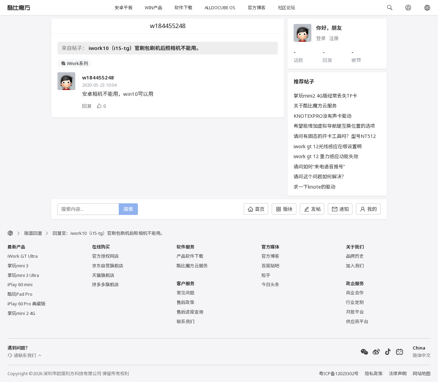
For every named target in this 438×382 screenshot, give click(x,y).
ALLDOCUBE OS (220, 7)
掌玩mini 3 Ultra (23, 275)
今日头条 (270, 284)
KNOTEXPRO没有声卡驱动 (322, 116)
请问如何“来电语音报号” (319, 166)
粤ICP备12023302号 (339, 373)
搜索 (128, 209)
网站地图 (421, 373)
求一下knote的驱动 (314, 186)
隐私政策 (374, 373)
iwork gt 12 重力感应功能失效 (326, 156)
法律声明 (398, 373)
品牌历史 (355, 256)
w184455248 (98, 77)
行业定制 (355, 302)
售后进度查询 (190, 312)
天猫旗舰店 (103, 275)
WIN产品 (153, 7)
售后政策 (185, 302)
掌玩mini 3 (18, 266)
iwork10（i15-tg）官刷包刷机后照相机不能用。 (145, 47)
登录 (321, 38)
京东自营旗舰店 (107, 266)
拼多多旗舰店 (105, 284)
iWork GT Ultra (23, 256)
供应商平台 (357, 321)
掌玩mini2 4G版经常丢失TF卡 (325, 95)
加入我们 (355, 266)
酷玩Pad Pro (20, 294)
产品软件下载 (190, 256)
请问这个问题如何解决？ (320, 176)
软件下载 (183, 7)
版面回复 (33, 233)
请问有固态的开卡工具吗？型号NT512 (335, 136)
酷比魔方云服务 (192, 266)
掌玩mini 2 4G (21, 313)
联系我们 (185, 321)
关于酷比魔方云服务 (315, 105)
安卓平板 (123, 7)
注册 (334, 38)
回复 (87, 106)
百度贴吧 (270, 266)
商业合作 (355, 293)
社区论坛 (286, 7)
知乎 (265, 275)
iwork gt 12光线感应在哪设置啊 (328, 146)
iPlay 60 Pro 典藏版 (27, 304)
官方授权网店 (105, 256)
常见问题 (185, 293)
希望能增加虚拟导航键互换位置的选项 (334, 126)
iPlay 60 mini (20, 284)
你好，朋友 (329, 27)
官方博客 (256, 7)
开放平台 (355, 312)
